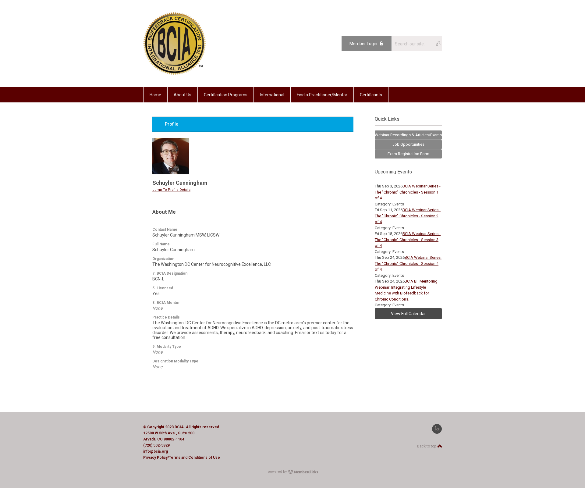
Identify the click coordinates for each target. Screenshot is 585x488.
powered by (278, 472)
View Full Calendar (408, 313)
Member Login (363, 43)
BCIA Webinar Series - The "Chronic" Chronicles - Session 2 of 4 (408, 216)
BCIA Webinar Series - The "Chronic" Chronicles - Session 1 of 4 (408, 192)
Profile (171, 124)
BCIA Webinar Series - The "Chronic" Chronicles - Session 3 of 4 (408, 239)
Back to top (427, 446)
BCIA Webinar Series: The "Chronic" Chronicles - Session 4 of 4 (408, 263)
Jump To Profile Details (171, 190)
